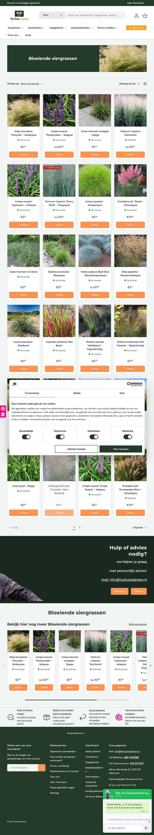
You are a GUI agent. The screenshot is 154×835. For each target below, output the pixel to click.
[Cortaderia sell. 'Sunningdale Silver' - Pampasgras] (130, 465)
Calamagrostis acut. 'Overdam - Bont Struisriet (59, 489)
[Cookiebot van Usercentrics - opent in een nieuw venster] (129, 384)
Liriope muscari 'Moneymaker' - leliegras (59, 133)
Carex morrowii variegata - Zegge (95, 133)
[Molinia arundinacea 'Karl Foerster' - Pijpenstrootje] (130, 321)
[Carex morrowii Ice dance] (23, 251)
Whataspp (119, 591)
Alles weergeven (138, 624)
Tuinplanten (91, 756)
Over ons (55, 776)
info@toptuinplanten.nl (127, 751)
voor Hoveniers (135, 3)
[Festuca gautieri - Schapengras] (95, 180)
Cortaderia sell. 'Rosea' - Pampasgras (130, 203)
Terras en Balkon (94, 796)
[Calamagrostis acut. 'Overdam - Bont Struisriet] (59, 465)
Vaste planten (92, 751)
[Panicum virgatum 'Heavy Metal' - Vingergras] (59, 180)
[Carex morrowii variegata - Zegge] (95, 110)
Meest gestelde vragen (62, 787)
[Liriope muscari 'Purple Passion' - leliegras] (95, 465)
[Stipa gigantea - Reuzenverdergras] (130, 251)
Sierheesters (92, 776)
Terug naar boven (75, 733)
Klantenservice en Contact (64, 771)
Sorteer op (13, 83)
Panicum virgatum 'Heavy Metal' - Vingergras (59, 203)
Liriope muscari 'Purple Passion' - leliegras (94, 487)
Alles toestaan (120, 449)
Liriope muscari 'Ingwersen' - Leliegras (23, 203)
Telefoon (138, 591)
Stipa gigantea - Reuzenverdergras (130, 273)
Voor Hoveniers (58, 782)
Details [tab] (77, 393)
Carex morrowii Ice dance (23, 271)
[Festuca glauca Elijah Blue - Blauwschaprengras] (95, 251)
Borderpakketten (94, 791)
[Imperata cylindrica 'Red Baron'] (59, 321)
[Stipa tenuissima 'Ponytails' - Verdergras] (23, 110)
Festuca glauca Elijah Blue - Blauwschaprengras (95, 273)
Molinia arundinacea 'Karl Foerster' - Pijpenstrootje (130, 343)
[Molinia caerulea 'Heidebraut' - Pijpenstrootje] (95, 321)
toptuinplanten (20, 822)
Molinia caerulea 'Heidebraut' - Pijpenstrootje (95, 345)
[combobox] (82, 15)
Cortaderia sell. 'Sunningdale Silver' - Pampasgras (130, 489)
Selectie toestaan (77, 449)
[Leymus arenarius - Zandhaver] (23, 321)
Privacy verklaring (59, 765)
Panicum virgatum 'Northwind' (130, 133)
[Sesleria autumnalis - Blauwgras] (59, 251)
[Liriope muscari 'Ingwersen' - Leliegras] (23, 180)
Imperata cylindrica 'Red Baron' (59, 343)
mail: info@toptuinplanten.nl (124, 579)
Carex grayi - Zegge (23, 485)
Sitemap (54, 793)
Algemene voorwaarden (63, 751)
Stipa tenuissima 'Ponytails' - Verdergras (23, 133)
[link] (39, 527)
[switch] (60, 437)
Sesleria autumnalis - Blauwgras (59, 273)
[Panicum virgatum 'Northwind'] (130, 110)
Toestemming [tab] (32, 393)
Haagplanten (92, 762)
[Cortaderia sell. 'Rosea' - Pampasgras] (130, 180)
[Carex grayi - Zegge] (23, 465)
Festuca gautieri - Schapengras (95, 203)
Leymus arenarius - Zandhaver (23, 343)
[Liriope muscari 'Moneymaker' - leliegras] (59, 110)
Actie (28, 35)
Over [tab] (122, 393)
